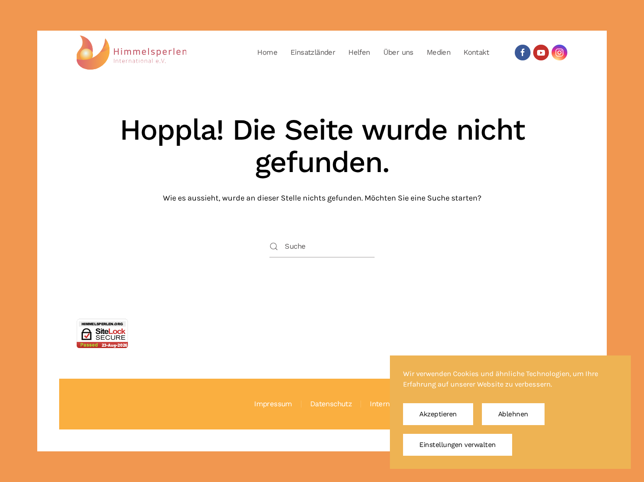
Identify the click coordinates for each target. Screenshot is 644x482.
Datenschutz (331, 404)
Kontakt (476, 52)
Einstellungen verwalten (457, 445)
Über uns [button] (398, 52)
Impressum (273, 404)
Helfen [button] (359, 52)
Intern (379, 404)
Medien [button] (438, 52)
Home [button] (267, 52)
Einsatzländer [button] (312, 52)
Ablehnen (513, 414)
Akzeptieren (438, 414)
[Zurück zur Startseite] (131, 52)
